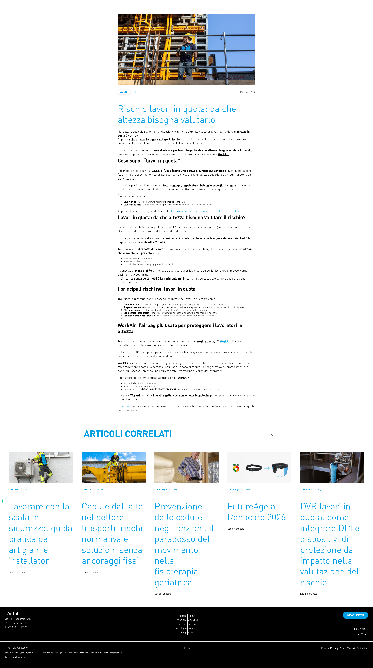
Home (191, 615)
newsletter (355, 615)
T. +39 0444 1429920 (16, 627)
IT (184, 648)
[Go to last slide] (271, 433)
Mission (192, 624)
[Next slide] (289, 433)
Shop (184, 632)
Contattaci (125, 406)
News (191, 628)
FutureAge (162, 489)
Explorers (181, 615)
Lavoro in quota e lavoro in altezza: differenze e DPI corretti (208, 211)
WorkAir (124, 92)
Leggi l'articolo (17, 572)
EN (188, 648)
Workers (182, 619)
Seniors (182, 624)
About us (193, 619)
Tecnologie (181, 628)
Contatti (192, 632)
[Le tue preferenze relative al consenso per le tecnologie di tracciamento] (3, 501)
